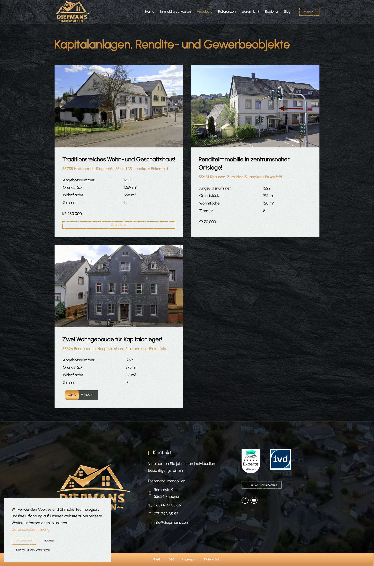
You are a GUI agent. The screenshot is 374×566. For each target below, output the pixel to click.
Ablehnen (49, 540)
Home (149, 11)
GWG (157, 559)
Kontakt (309, 11)
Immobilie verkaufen (175, 11)
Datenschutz (212, 559)
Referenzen (227, 11)
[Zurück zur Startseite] (73, 11)
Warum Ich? (250, 11)
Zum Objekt (118, 224)
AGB (171, 559)
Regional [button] (271, 11)
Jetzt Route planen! (264, 484)
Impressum (189, 559)
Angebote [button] (204, 11)
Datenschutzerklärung (31, 529)
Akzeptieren (24, 540)
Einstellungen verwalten (33, 550)
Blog (287, 11)
